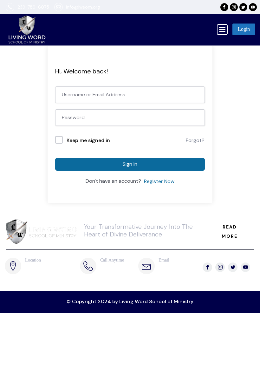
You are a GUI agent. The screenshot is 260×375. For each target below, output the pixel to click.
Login (244, 29)
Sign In (130, 164)
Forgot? (195, 140)
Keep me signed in (88, 140)
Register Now (159, 181)
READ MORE (229, 231)
